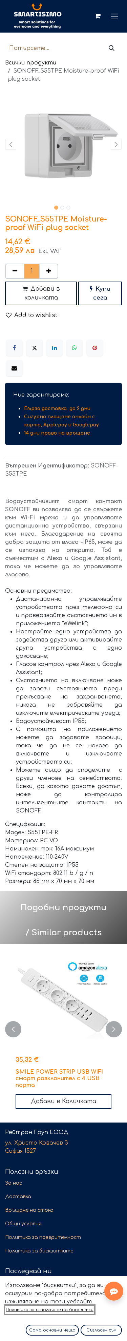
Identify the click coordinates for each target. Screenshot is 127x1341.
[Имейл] (14, 368)
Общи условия (23, 1223)
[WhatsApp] (74, 348)
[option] (63, 1029)
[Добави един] (48, 271)
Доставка (18, 1196)
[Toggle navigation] (114, 16)
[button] (11, 144)
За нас (13, 1183)
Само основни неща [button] (52, 1330)
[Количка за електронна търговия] (97, 16)
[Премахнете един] (14, 271)
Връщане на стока (29, 1210)
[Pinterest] (95, 348)
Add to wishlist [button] (35, 315)
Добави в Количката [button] (63, 1101)
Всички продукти (30, 63)
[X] (34, 348)
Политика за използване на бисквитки (49, 1309)
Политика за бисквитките (39, 1250)
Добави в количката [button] (42, 293)
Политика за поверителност (43, 1237)
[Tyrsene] (111, 48)
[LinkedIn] (54, 348)
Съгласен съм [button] (101, 1330)
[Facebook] (14, 348)
